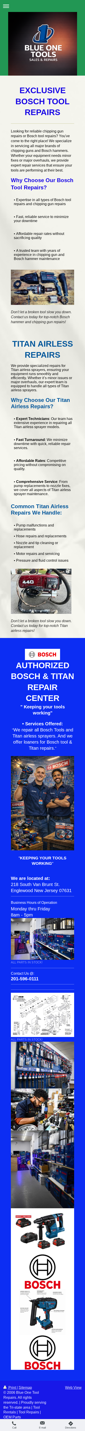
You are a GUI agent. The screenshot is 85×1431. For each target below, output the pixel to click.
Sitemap (25, 1387)
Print (12, 1387)
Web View (73, 1387)
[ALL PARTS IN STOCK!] (42, 939)
